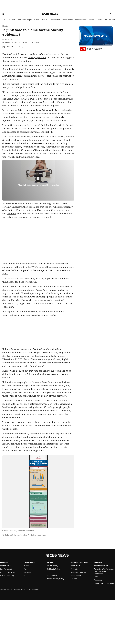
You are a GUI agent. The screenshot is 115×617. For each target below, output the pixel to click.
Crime (91, 20)
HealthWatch (55, 20)
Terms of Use (52, 575)
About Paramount (101, 566)
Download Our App (78, 572)
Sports (99, 20)
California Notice (53, 569)
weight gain (31, 281)
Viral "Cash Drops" (25, 20)
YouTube (27, 566)
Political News (5, 566)
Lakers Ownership (7, 575)
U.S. (4, 20)
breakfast (61, 404)
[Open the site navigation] (18, 14)
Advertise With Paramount (104, 569)
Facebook (27, 569)
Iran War (12, 20)
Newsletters (75, 566)
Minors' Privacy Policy (55, 579)
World (36, 20)
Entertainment (80, 20)
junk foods (24, 92)
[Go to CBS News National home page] (50, 14)
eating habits (37, 75)
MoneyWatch (67, 20)
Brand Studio (76, 575)
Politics (44, 20)
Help (96, 577)
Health (5, 26)
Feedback (98, 580)
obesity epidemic (37, 57)
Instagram (27, 572)
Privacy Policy (52, 566)
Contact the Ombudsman (104, 583)
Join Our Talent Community (100, 572)
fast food (11, 213)
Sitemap (74, 579)
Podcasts (74, 569)
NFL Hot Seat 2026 (7, 572)
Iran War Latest (6, 569)
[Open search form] (111, 13)
